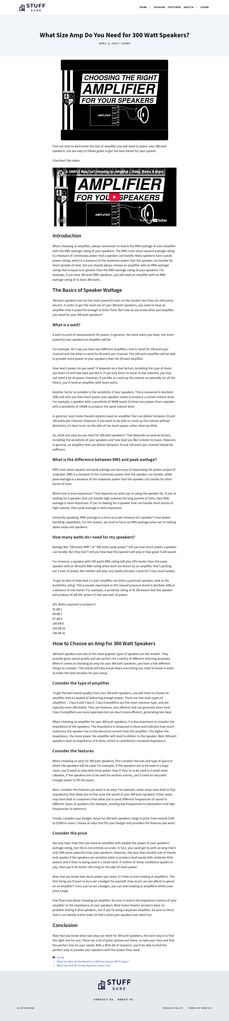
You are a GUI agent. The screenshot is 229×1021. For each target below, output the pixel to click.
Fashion (159, 7)
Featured (174, 7)
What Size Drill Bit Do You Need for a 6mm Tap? (84, 965)
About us (125, 999)
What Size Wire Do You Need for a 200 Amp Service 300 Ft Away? (93, 961)
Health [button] (189, 7)
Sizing (60, 957)
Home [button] (143, 7)
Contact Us (103, 999)
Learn (205, 7)
